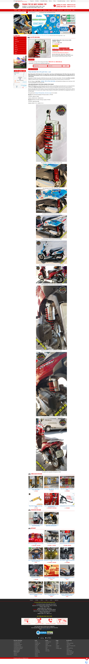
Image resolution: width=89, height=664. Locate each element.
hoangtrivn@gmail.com (46, 628)
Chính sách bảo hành (17, 649)
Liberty (57, 641)
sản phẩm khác (60, 10)
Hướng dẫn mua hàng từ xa (18, 644)
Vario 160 (36, 645)
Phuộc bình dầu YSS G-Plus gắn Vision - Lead (39, 71)
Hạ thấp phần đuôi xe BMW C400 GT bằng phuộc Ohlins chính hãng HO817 (51, 525)
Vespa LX (57, 645)
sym (28, 10)
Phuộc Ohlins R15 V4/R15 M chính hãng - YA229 (36, 506)
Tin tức (46, 600)
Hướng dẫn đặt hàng (17, 643)
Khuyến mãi (56, 600)
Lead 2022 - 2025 (37, 643)
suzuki (31, 10)
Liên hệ (51, 600)
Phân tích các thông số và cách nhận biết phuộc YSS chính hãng (36, 525)
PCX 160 (36, 648)
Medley (57, 643)
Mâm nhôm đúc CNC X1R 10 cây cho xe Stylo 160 (35, 544)
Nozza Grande (67, 49)
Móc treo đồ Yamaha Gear (36, 577)
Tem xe (49, 10)
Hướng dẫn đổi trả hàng (17, 645)
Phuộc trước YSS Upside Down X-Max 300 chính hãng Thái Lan (51, 506)
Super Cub (36, 656)
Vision (72, 49)
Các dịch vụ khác (69, 654)
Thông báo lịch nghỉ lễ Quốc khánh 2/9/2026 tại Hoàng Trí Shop (51, 578)
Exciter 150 (47, 649)
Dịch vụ (42, 600)
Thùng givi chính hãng (70, 643)
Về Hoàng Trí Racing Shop (17, 641)
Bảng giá (45, 10)
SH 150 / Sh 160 (37, 652)
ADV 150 (36, 653)
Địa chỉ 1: (34, 604)
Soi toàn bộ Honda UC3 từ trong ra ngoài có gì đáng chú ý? (67, 578)
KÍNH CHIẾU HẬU (69, 650)
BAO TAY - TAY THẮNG (70, 653)
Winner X (36, 654)
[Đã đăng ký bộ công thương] (41, 632)
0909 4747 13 (51, 61)
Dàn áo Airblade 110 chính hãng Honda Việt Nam (67, 561)
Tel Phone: (42, 606)
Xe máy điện (24, 10)
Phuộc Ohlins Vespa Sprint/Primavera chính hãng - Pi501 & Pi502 (36, 489)
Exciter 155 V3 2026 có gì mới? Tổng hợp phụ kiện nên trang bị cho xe (35, 561)
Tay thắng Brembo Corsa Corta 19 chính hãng (67, 505)
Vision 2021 (37, 649)
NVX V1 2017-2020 (48, 645)
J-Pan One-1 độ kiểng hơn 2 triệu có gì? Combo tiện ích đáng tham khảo (67, 595)
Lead (68, 48)
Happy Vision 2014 (62, 48)
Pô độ (68, 641)
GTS (56, 644)
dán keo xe (53, 10)
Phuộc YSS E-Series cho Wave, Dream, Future (67, 489)
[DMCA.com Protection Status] (50, 632)
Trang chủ (29, 35)
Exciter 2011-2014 (48, 641)
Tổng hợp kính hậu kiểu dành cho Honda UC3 (67, 543)
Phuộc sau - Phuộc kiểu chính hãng (43, 35)
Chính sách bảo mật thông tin (18, 648)
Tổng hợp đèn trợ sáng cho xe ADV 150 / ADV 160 (51, 561)
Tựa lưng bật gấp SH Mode (51, 543)
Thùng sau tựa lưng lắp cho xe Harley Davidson (36, 595)
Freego (47, 644)
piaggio (35, 10)
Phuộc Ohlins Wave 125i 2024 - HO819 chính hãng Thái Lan (51, 489)
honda (15, 10)
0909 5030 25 (59, 61)
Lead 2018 (61, 49)
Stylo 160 (36, 641)
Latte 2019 (47, 643)
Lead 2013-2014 (55, 49)
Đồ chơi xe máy (16, 652)
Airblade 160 (37, 644)
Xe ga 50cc (40, 10)
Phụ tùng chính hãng (70, 648)
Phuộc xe (68, 649)
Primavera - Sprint (58, 648)
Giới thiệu (36, 600)
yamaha (19, 10)
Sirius (46, 648)
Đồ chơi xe (15, 653)
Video (73, 10)
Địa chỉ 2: (35, 609)
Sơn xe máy (68, 644)
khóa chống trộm (67, 10)
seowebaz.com (19, 658)
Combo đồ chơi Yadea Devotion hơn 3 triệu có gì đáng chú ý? (51, 595)
